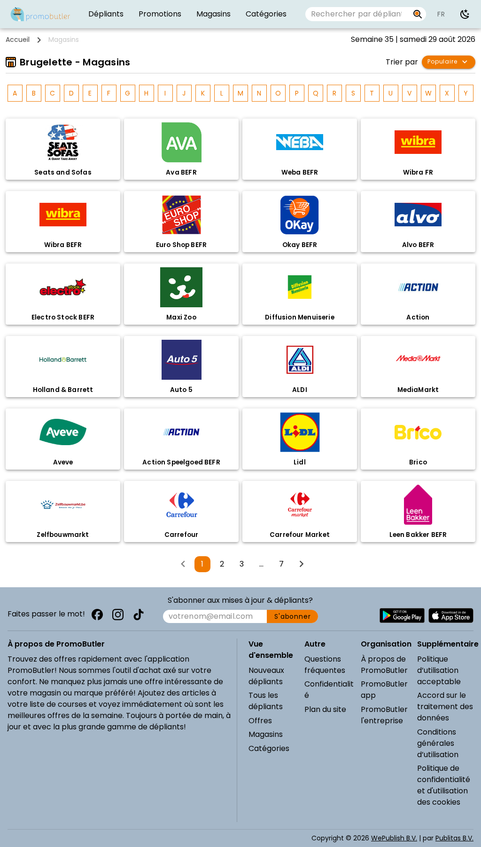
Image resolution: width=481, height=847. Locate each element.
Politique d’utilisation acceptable (439, 670)
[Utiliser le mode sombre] (465, 14)
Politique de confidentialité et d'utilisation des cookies (443, 785)
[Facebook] (97, 614)
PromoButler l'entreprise (384, 715)
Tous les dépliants (265, 701)
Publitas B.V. (454, 838)
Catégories (268, 748)
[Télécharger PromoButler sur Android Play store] (402, 615)
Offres (260, 720)
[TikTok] (138, 614)
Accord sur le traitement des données (445, 706)
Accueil (18, 39)
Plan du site (325, 709)
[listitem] (106, 14)
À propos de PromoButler (384, 665)
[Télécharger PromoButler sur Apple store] (450, 615)
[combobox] (357, 14)
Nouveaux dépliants (266, 676)
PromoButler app (384, 690)
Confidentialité (329, 690)
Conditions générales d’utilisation (437, 743)
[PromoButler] (40, 14)
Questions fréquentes (324, 665)
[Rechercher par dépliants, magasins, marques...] (418, 14)
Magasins (265, 734)
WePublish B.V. (394, 838)
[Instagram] (117, 614)
